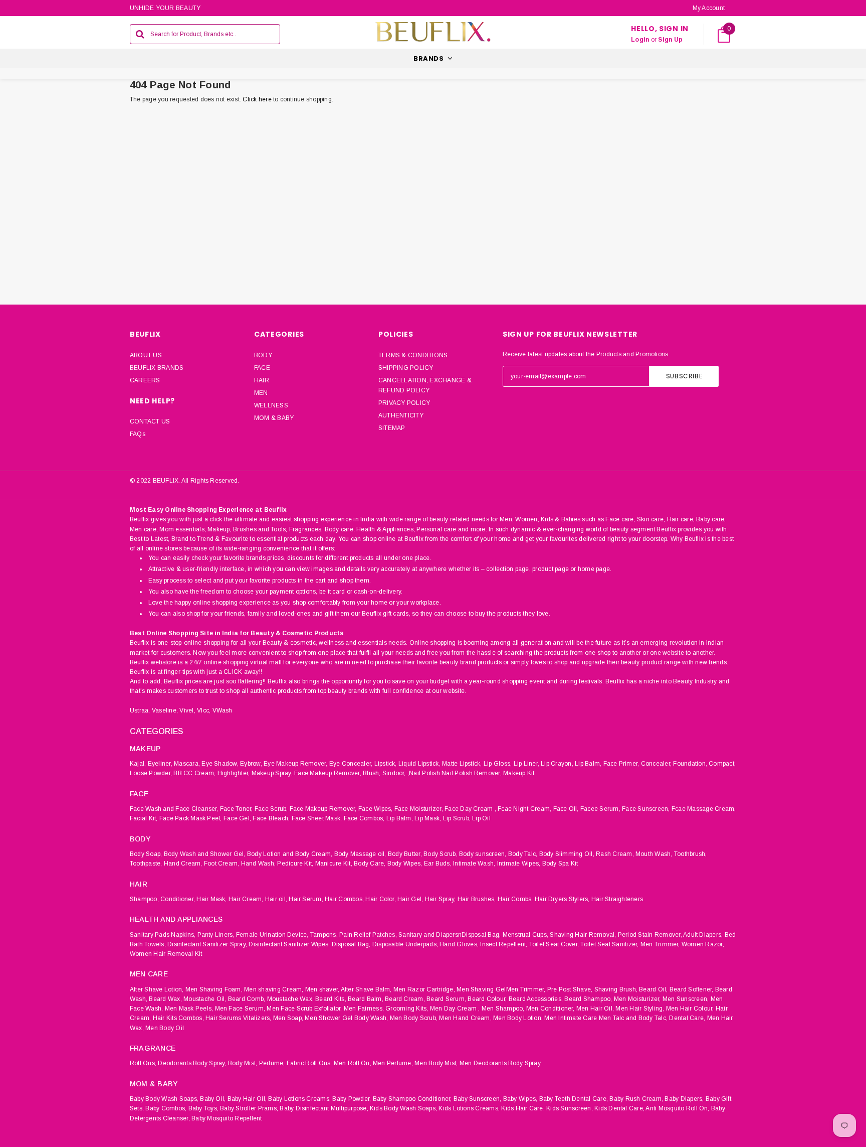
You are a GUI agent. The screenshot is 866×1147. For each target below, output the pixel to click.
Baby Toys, (203, 1108)
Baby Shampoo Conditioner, (412, 1098)
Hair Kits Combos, (178, 1018)
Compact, (722, 763)
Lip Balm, (588, 763)
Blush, (371, 773)
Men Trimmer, (660, 944)
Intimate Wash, (474, 863)
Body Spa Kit (560, 863)
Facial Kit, (144, 818)
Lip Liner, (526, 763)
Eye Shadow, (220, 763)
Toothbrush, (690, 853)
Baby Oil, (213, 1098)
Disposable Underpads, (405, 944)
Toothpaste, (146, 863)
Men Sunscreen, (686, 998)
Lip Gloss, (498, 763)
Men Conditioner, (550, 1008)
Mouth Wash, (654, 853)
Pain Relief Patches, (368, 934)
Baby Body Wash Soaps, (164, 1098)
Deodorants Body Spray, (192, 1063)
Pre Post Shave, (570, 989)
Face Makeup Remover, (327, 773)
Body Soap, (146, 853)
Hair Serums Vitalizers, (238, 1018)
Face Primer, (621, 763)
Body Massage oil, (360, 853)
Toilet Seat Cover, (554, 944)
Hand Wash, (258, 863)
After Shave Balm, (366, 989)
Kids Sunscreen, (569, 1108)
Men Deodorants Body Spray (500, 1063)
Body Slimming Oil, (566, 853)
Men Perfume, (393, 1063)
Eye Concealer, (350, 763)
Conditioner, (177, 899)
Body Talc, (522, 853)
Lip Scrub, (457, 818)
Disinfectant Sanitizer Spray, (207, 944)
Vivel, (187, 710)
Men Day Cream (453, 1008)
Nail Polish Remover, (472, 773)
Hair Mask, (211, 899)
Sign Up (670, 39)
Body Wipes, (404, 863)
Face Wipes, (375, 808)
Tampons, (324, 934)
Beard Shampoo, (588, 998)
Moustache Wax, (290, 998)
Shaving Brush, (615, 989)
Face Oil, (566, 808)
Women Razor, (703, 944)
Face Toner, (236, 808)
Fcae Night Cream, (524, 808)
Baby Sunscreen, (478, 1098)
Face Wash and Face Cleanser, (174, 808)
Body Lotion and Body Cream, (289, 853)
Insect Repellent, (503, 944)
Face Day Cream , (470, 808)
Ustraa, (140, 710)
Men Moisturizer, (637, 998)
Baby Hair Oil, (247, 1098)
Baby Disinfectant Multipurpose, (324, 1108)
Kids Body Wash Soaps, (403, 1108)
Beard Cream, (405, 998)
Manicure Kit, (333, 863)
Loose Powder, (151, 773)
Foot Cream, (222, 863)
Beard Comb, (247, 998)
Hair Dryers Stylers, (562, 899)
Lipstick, (385, 763)
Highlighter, (234, 773)
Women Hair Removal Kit (166, 953)
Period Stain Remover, (650, 934)
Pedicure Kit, (295, 863)
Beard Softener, (692, 989)
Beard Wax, (165, 998)
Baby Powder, (351, 1098)
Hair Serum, (306, 899)
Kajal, (138, 763)
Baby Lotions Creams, (299, 1098)
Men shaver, (322, 989)
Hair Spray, (440, 899)
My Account (709, 8)
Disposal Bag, (351, 944)
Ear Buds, (438, 863)
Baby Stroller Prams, (249, 1108)
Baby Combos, (165, 1108)
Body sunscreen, (483, 853)
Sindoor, (394, 773)
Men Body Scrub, (414, 1018)
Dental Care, (687, 1018)
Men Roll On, (352, 1063)
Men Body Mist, (436, 1063)
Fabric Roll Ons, (309, 1063)
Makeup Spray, (272, 773)
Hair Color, (380, 899)
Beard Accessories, (536, 998)
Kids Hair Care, (523, 1108)
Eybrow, (251, 763)
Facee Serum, (600, 808)
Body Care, (369, 863)
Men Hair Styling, (639, 1008)
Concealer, (656, 763)
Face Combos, (364, 818)
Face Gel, (237, 818)
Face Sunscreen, (646, 808)
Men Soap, (288, 1018)
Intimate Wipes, (519, 863)
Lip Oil (481, 818)
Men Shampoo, (503, 1008)
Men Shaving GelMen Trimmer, (501, 989)
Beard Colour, (487, 998)
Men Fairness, (364, 1008)
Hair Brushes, (477, 899)
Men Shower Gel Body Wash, (346, 1018)
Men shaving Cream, (273, 989)
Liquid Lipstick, (419, 763)
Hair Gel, (410, 899)
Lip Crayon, (557, 763)
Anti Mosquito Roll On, (677, 1108)
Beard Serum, (446, 998)
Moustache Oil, (204, 998)
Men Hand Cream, (465, 1018)
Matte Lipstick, (462, 763)
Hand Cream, (183, 863)
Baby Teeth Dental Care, (573, 1098)
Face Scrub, (271, 808)
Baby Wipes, (520, 1098)
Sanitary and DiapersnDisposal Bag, (449, 934)
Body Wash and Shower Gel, (205, 853)
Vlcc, (203, 710)
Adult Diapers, (703, 934)
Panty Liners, (216, 934)
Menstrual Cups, (526, 934)
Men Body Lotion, (518, 1018)
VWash (222, 710)
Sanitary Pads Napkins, (162, 934)
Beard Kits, (330, 998)
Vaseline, (165, 710)
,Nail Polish (423, 773)
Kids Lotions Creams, (469, 1108)
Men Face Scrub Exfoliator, (304, 1008)
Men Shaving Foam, (214, 989)
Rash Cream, (615, 853)
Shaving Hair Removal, (583, 934)
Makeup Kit (518, 773)
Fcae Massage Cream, (704, 808)
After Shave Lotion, (157, 989)
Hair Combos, (344, 899)
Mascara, (187, 763)
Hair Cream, (246, 899)
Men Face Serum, (240, 1008)
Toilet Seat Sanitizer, (609, 944)
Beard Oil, (653, 989)
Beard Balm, (365, 998)
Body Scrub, (440, 853)
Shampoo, (144, 899)
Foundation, (690, 763)
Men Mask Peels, (189, 1008)
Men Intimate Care (570, 1018)
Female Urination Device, (272, 934)
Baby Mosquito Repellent (226, 1118)
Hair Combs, (515, 899)
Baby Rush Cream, (636, 1098)
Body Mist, (242, 1063)
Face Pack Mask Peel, (190, 818)
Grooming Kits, (406, 1008)
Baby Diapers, (684, 1098)
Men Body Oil (164, 1028)
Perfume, (272, 1063)
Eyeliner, (160, 763)
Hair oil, (276, 899)
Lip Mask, (427, 818)
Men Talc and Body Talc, (633, 1018)
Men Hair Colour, (690, 1008)
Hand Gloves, (459, 944)
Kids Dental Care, (619, 1108)
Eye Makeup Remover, (296, 763)
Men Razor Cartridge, (424, 989)
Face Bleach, (271, 818)
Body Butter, (405, 853)
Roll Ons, (143, 1063)
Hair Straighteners (617, 899)
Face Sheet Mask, (317, 818)
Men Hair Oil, (595, 1008)
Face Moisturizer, (418, 808)
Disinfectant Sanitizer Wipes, (289, 944)
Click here (258, 99)
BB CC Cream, (194, 773)
